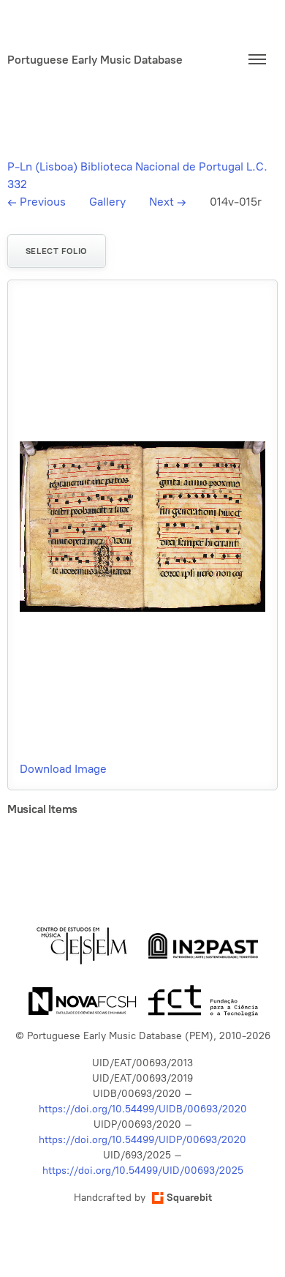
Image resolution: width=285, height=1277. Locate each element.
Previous (36, 202)
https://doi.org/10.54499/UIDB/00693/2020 (143, 1109)
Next (167, 202)
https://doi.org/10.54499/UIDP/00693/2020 (142, 1140)
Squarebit (189, 1197)
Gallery (107, 202)
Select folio (57, 251)
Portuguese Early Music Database (95, 60)
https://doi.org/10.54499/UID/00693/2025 (142, 1170)
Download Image (63, 769)
